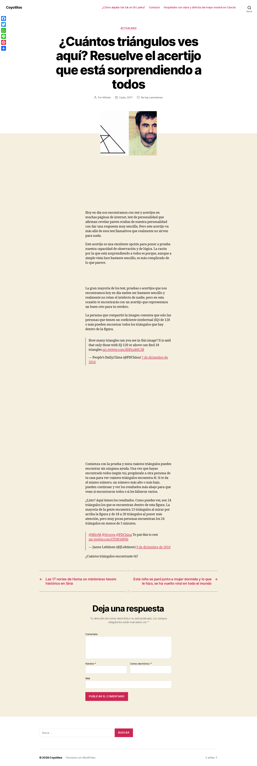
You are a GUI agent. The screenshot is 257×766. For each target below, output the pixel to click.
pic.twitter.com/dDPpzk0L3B (123, 350)
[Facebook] (4, 18)
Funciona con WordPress (80, 757)
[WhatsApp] (4, 30)
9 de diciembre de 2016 (153, 547)
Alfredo (106, 97)
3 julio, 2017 (126, 97)
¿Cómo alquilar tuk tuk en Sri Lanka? (123, 7)
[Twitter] (4, 24)
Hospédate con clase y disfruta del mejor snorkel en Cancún (200, 7)
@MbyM (95, 535)
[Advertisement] (43, 188)
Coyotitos (14, 7)
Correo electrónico (141, 663)
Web (87, 678)
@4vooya (108, 535)
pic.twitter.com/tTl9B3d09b (108, 539)
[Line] (4, 36)
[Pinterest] (4, 42)
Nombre (90, 663)
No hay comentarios (152, 97)
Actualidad (128, 28)
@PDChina (124, 535)
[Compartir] (4, 48)
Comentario (91, 634)
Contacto (154, 7)
